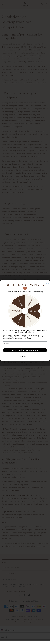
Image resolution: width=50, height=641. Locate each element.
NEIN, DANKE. (25, 356)
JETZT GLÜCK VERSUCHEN (25, 350)
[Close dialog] (47, 282)
